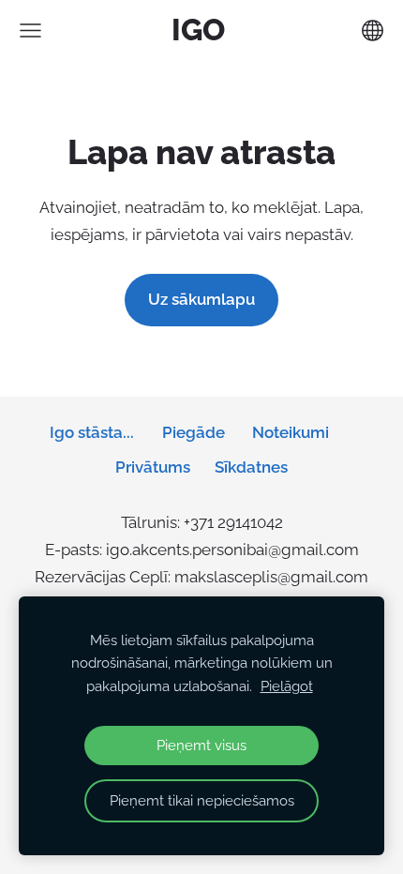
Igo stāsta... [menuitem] (92, 432)
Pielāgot (287, 686)
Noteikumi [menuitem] (290, 432)
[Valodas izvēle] (372, 30)
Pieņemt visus (201, 745)
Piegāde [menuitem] (193, 432)
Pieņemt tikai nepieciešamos (202, 800)
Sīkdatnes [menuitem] (251, 467)
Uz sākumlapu (201, 299)
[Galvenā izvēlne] (30, 30)
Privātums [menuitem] (152, 467)
